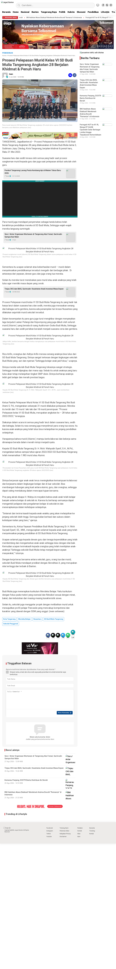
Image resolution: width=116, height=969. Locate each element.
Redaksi (80, 828)
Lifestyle (105, 12)
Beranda (6, 12)
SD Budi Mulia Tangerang (53, 619)
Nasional (25, 12)
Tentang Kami (64, 828)
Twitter (48, 834)
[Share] (74, 75)
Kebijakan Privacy (65, 834)
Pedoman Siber (64, 831)
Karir (78, 837)
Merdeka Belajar (24, 619)
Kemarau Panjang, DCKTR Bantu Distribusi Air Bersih (90, 98)
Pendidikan (93, 12)
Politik (62, 12)
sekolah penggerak (10, 624)
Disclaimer (63, 837)
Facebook (49, 828)
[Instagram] (111, 5)
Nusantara (37, 619)
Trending (92, 831)
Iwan (11, 74)
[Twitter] (107, 5)
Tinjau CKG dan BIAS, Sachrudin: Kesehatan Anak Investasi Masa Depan (34, 289)
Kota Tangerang (9, 619)
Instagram (49, 831)
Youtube (49, 837)
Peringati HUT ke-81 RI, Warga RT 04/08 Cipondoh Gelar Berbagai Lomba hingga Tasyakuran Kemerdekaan (90, 129)
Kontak (79, 831)
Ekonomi (81, 12)
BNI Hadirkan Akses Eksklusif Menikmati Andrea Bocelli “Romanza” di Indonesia (31, 17)
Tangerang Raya (49, 12)
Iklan (78, 834)
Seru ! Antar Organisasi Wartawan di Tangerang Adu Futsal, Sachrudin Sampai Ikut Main (33, 235)
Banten (35, 12)
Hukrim (71, 12)
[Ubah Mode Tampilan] (98, 5)
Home (16, 12)
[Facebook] (103, 5)
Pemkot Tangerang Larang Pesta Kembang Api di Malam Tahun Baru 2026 (33, 172)
